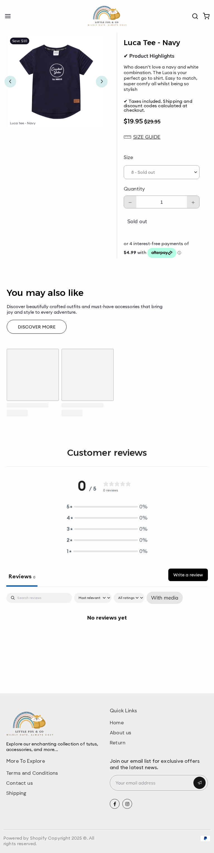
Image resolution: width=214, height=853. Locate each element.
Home (117, 722)
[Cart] (204, 16)
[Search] (192, 16)
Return (117, 742)
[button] (162, 137)
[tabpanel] (107, 635)
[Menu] (10, 16)
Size (128, 157)
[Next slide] (101, 81)
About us (120, 732)
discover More (36, 327)
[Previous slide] (10, 81)
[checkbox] (165, 598)
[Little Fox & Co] (107, 16)
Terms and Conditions (32, 773)
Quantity (134, 189)
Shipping (16, 793)
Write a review (188, 574)
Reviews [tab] (21, 576)
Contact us (19, 783)
